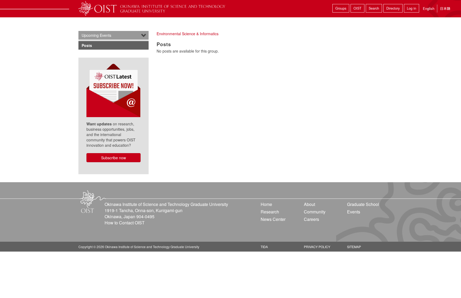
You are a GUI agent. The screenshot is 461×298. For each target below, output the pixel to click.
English (428, 8)
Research (270, 212)
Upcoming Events (96, 35)
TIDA (264, 246)
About (309, 204)
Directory (393, 8)
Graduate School (363, 204)
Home (266, 204)
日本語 (445, 8)
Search (374, 8)
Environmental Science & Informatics (187, 33)
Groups (340, 8)
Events (353, 212)
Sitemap (354, 246)
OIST (357, 8)
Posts (87, 45)
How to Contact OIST (125, 223)
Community (314, 212)
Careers (311, 219)
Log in (411, 8)
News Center (273, 219)
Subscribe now (113, 157)
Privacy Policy (317, 246)
